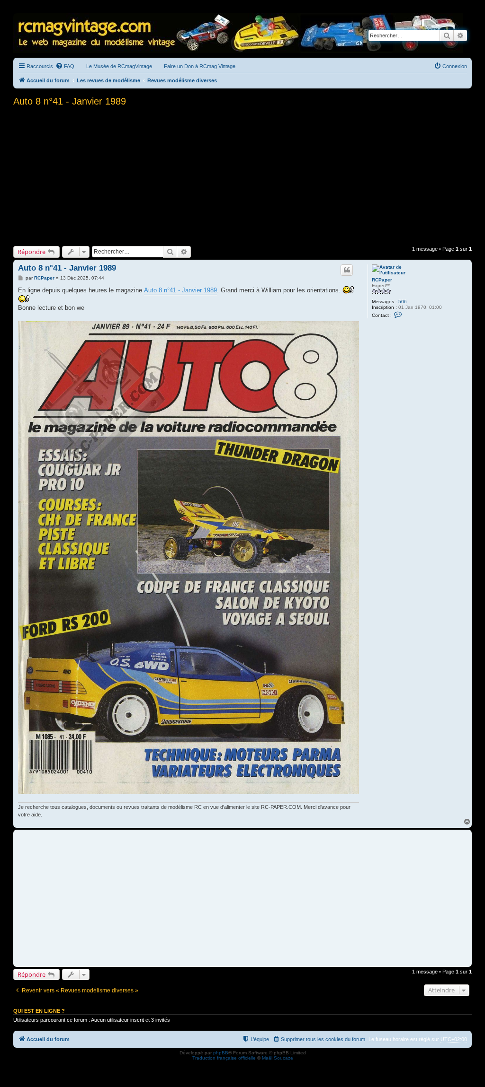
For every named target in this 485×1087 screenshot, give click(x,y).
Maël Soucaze (277, 1058)
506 (402, 301)
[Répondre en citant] (347, 270)
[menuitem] (64, 66)
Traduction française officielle (224, 1058)
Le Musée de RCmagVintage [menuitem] (119, 66)
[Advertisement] (242, 175)
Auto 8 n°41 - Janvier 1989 (69, 101)
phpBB (220, 1052)
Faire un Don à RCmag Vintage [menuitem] (199, 66)
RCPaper (382, 279)
